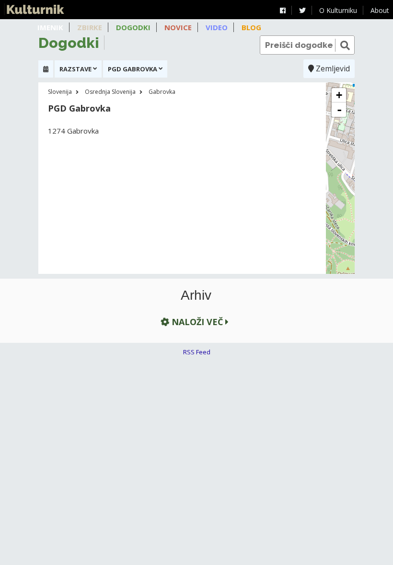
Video (217, 27)
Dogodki (133, 27)
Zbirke (89, 27)
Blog (251, 27)
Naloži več (197, 322)
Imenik (50, 27)
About (379, 10)
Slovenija (60, 92)
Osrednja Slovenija (110, 92)
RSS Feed (196, 352)
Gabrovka (162, 92)
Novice (178, 27)
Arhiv (196, 295)
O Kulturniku (338, 10)
